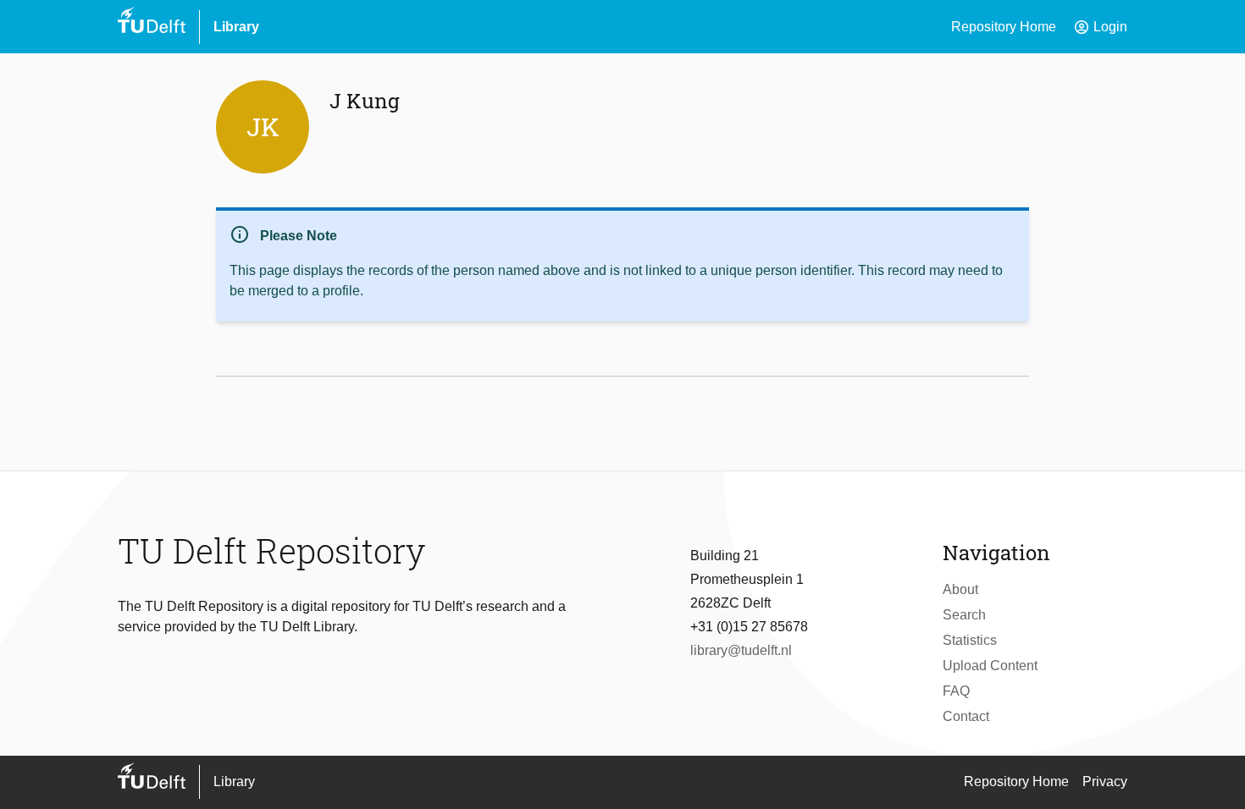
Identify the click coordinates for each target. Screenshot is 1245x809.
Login (1100, 27)
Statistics (970, 640)
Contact (966, 716)
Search (964, 615)
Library (236, 26)
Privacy (1104, 781)
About (960, 589)
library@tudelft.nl (741, 650)
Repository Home (1003, 26)
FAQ (956, 691)
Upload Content (990, 665)
